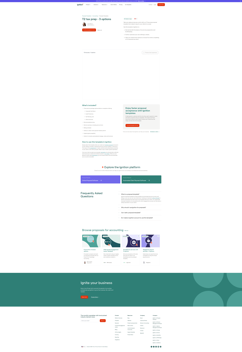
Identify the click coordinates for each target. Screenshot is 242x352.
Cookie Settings (105, 346)
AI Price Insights (118, 332)
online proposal (155, 198)
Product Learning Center (132, 323)
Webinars (129, 320)
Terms (94, 346)
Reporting (117, 337)
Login (155, 4)
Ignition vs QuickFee (157, 335)
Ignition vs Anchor (156, 332)
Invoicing (116, 334)
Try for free (161, 4)
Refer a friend (130, 325)
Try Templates (128, 4)
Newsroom (142, 328)
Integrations (117, 339)
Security (100, 346)
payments (103, 152)
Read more (84, 297)
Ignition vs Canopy (156, 330)
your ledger (107, 153)
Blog (128, 318)
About (141, 318)
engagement (93, 148)
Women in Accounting (144, 323)
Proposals (117, 320)
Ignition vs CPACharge (157, 337)
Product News (130, 334)
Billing (116, 329)
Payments (117, 323)
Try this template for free (89, 30)
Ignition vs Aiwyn (156, 340)
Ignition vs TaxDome (157, 342)
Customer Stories (143, 320)
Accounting (95, 15)
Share (98, 30)
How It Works (114, 4)
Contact (150, 4)
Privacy (96, 346)
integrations (95, 155)
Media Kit (142, 333)
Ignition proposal (109, 145)
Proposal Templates (86, 15)
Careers (141, 325)
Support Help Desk (131, 332)
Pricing (120, 4)
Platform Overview (118, 318)
